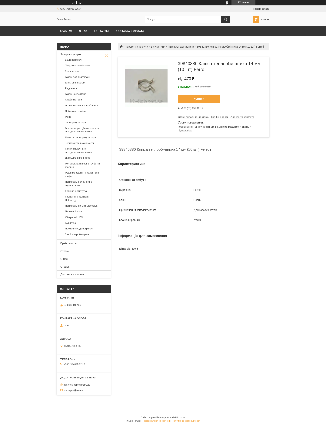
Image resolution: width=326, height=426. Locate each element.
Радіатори (71, 88)
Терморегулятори (75, 122)
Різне (68, 116)
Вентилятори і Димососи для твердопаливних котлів (82, 130)
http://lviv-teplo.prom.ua (77, 384)
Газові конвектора (75, 94)
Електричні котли (75, 82)
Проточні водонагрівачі (79, 228)
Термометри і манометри (80, 143)
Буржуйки (70, 222)
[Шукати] (225, 19)
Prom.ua (180, 417)
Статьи (64, 251)
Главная (66, 31)
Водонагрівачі (73, 59)
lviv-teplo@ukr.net (73, 390)
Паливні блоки (73, 211)
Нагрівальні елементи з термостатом (78, 183)
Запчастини (158, 46)
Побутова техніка (75, 111)
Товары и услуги (70, 54)
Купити (199, 98)
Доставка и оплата (129, 31)
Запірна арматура (76, 191)
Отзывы (65, 266)
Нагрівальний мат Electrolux (81, 205)
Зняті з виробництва (77, 234)
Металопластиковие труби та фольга (82, 165)
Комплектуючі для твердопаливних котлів (78, 150)
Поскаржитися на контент (156, 421)
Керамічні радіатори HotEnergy (77, 198)
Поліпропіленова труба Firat (81, 105)
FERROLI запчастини (181, 46)
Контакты (101, 31)
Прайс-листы (68, 243)
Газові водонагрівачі (77, 77)
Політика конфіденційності (186, 421)
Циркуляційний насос (77, 157)
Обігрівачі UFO (74, 217)
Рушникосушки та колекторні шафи (82, 174)
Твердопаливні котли (77, 65)
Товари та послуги (136, 46)
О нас (83, 31)
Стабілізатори (73, 99)
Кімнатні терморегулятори (80, 137)
